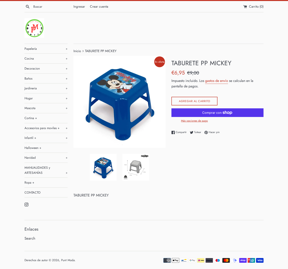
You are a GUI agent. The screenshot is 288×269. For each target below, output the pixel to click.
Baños (46, 78)
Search (29, 238)
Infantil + (46, 138)
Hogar (46, 98)
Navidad (46, 157)
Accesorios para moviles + (46, 128)
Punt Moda (68, 260)
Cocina (46, 58)
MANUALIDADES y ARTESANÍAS (46, 170)
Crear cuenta (99, 6)
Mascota (46, 108)
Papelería (46, 48)
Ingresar (79, 6)
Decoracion (46, 68)
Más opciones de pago (194, 121)
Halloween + (32, 148)
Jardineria (46, 88)
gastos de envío (216, 80)
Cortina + (30, 118)
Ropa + (29, 182)
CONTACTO (32, 192)
